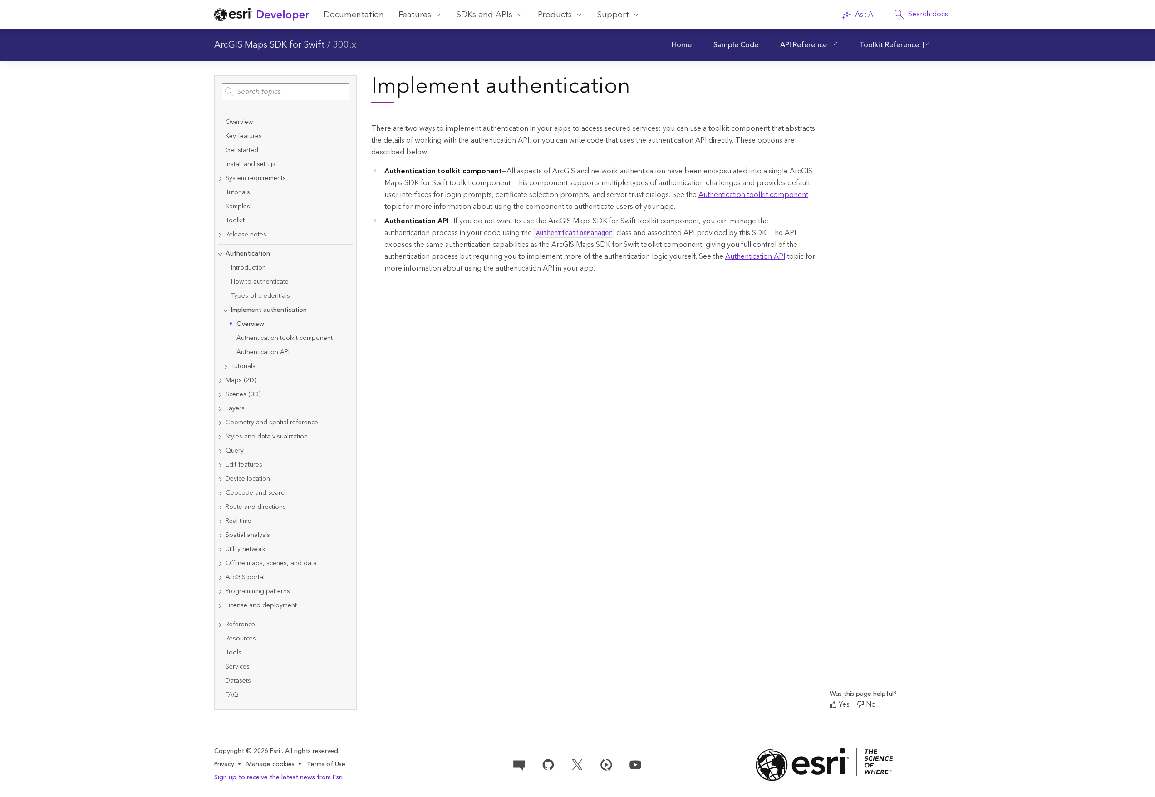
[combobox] (285, 91)
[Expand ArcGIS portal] (220, 578)
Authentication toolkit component (753, 194)
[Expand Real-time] (220, 521)
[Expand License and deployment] (220, 606)
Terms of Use (326, 764)
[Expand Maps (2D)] (220, 381)
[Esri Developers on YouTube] (635, 764)
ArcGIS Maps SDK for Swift (269, 45)
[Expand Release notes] (220, 235)
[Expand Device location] (220, 479)
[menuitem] (682, 45)
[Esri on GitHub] (548, 764)
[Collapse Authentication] (220, 254)
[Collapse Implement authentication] (225, 310)
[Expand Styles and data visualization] (220, 437)
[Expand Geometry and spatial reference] (220, 423)
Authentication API (755, 256)
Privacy (224, 764)
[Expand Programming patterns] (220, 592)
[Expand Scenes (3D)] (220, 395)
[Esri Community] (519, 764)
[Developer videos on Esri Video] (606, 764)
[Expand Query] (220, 451)
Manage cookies (270, 764)
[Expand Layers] (220, 409)
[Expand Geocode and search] (220, 493)
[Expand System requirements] (220, 179)
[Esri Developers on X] (577, 764)
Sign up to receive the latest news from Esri (278, 777)
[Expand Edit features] (220, 465)
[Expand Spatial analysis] (220, 535)
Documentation (354, 15)
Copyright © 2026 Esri (248, 751)
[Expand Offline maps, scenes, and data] (220, 563)
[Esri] (824, 764)
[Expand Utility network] (220, 549)
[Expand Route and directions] (220, 507)
